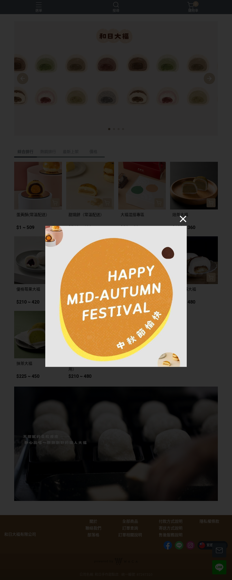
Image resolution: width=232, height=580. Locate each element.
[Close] (183, 218)
